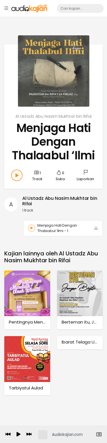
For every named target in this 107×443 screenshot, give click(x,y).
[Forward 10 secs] (29, 434)
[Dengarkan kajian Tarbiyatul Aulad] (27, 358)
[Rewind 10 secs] (8, 434)
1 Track (37, 176)
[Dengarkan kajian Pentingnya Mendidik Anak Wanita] (27, 293)
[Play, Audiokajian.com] (19, 435)
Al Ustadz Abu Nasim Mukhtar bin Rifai (53, 116)
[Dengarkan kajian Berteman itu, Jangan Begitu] (80, 293)
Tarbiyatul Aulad (26, 388)
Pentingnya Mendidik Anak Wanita (44, 322)
